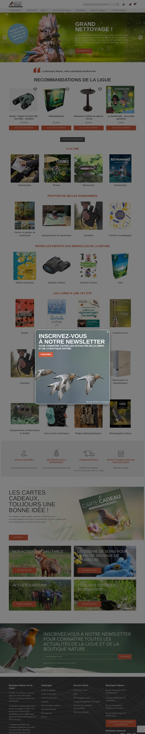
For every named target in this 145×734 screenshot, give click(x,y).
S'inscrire (46, 354)
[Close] (108, 332)
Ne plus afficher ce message (97, 402)
